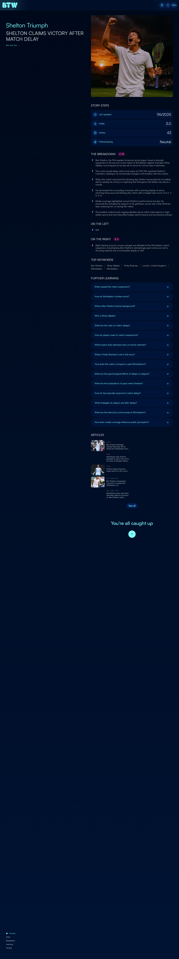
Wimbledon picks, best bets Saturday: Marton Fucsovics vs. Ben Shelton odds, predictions (117, 495)
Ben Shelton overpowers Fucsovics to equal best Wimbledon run (116, 483)
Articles (9, 948)
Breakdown (10, 941)
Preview (12, 933)
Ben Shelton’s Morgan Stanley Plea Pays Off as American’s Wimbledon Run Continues (117, 447)
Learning (9, 944)
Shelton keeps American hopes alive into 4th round (116, 470)
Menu (174, 5)
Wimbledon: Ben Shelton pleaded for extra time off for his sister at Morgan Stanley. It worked (117, 459)
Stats (8, 937)
